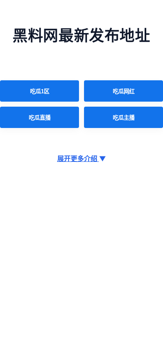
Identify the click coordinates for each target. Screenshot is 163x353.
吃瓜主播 (124, 118)
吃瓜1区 (39, 91)
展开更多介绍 (81, 158)
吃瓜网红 (124, 91)
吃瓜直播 (40, 118)
